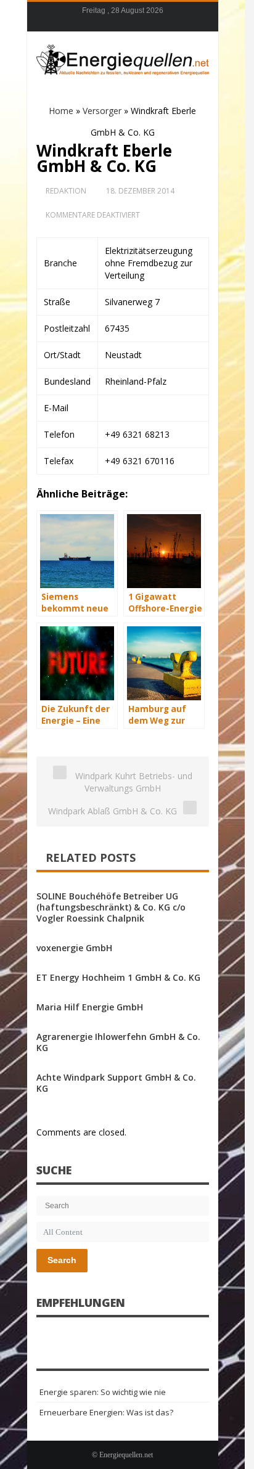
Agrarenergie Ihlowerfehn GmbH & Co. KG (118, 1042)
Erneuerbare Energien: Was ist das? (106, 1412)
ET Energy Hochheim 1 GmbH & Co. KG (118, 977)
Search (61, 1260)
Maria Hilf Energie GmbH (89, 1007)
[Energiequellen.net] (122, 58)
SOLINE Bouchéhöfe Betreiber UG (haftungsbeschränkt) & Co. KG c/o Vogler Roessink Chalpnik (111, 907)
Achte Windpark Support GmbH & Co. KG (116, 1082)
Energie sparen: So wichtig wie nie (102, 1391)
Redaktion (66, 191)
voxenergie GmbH (74, 948)
